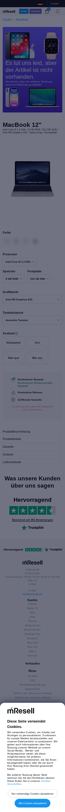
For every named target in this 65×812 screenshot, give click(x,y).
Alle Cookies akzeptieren (32, 803)
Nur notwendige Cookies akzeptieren (33, 793)
